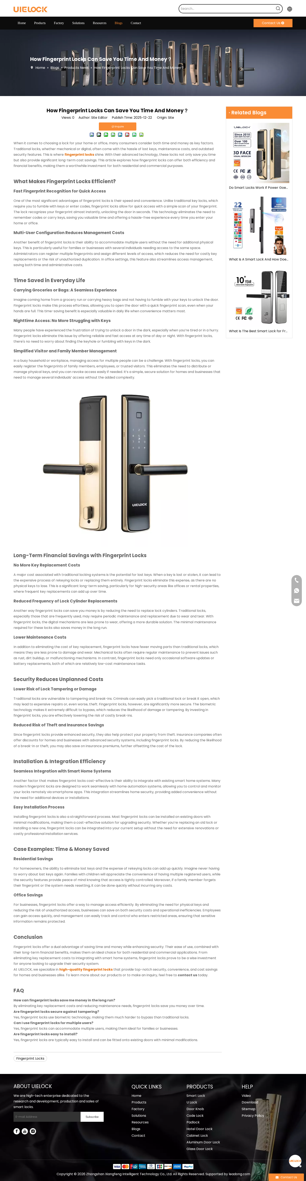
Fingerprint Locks (30, 1058)
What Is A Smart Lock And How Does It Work (259, 259)
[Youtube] (25, 1131)
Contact (138, 1135)
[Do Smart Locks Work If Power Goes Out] (259, 153)
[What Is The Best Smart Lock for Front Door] (259, 296)
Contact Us (271, 23)
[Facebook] (17, 1131)
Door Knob (195, 1109)
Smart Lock (196, 1095)
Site (171, 117)
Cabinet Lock (197, 1135)
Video (246, 1095)
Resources (140, 1122)
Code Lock (195, 1115)
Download (250, 1102)
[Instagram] (33, 1131)
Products (139, 1102)
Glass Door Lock (200, 1148)
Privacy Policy (253, 1115)
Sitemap (248, 1109)
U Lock (192, 1102)
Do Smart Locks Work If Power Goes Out (259, 187)
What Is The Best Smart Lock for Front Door (259, 331)
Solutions (139, 1115)
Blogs (136, 1129)
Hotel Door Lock (200, 1129)
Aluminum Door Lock (203, 1142)
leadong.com (239, 1174)
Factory (138, 1109)
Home (136, 1095)
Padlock (193, 1122)
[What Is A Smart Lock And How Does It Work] (259, 225)
